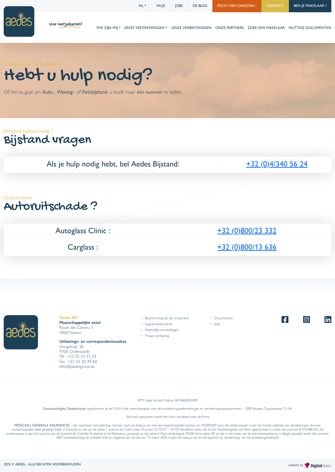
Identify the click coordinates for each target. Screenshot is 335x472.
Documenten (223, 318)
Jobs (179, 5)
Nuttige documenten (310, 28)
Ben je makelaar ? (310, 5)
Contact (275, 5)
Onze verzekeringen (144, 28)
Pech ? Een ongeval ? (237, 5)
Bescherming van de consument (167, 318)
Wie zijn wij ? (108, 28)
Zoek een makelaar (266, 28)
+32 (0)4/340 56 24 (277, 163)
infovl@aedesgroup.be (77, 366)
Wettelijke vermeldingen (162, 330)
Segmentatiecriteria (158, 324)
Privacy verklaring (157, 335)
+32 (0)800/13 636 (246, 247)
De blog (200, 5)
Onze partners (229, 28)
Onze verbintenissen (191, 28)
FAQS (160, 5)
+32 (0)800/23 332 (246, 230)
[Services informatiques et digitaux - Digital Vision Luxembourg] (317, 464)
